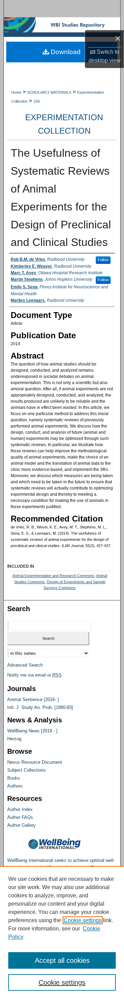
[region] (62, 932)
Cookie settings (83, 920)
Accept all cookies (62, 960)
